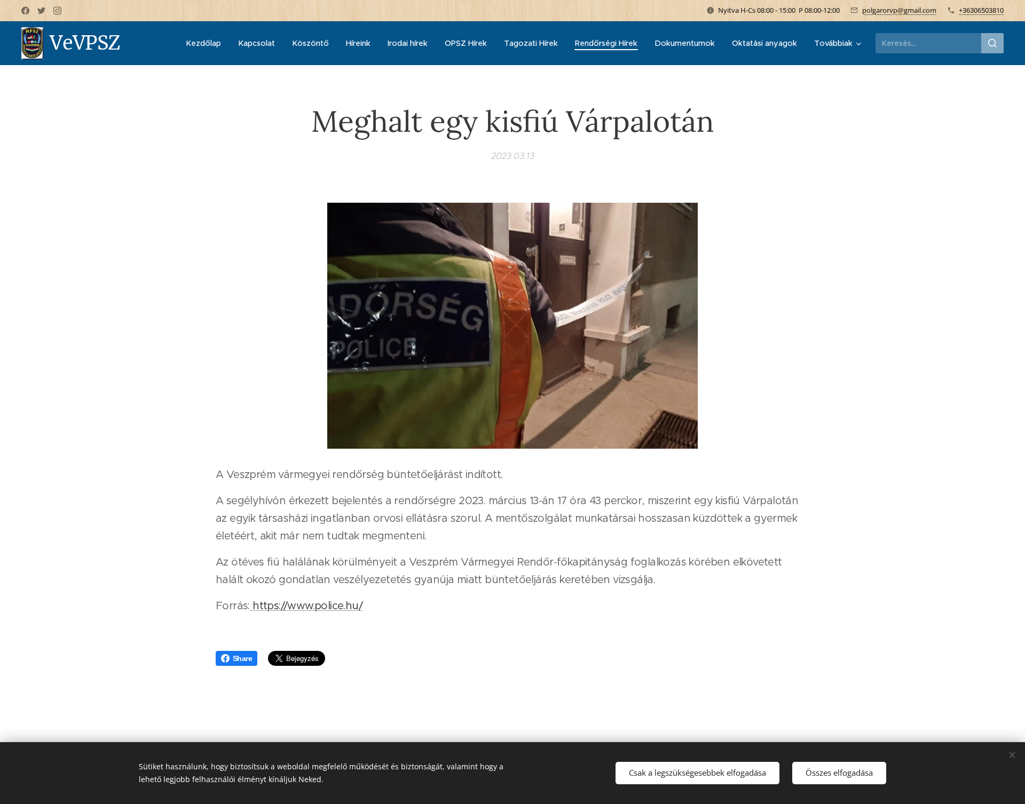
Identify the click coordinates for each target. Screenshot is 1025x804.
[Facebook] (25, 11)
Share (242, 658)
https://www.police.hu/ (306, 605)
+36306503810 (981, 10)
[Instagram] (57, 11)
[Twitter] (41, 11)
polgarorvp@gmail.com (899, 10)
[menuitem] (206, 43)
